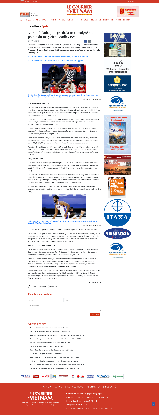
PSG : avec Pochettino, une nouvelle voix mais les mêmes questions (54, 361)
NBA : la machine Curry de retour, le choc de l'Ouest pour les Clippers (54, 357)
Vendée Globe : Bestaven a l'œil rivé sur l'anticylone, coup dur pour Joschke (57, 365)
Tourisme (53, 20)
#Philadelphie (42, 286)
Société (44, 20)
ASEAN (86, 20)
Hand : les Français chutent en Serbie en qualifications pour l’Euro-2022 (55, 339)
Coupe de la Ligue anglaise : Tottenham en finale (47, 346)
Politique (27, 20)
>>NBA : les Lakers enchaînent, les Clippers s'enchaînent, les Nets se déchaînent (58, 57)
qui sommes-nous (53, 386)
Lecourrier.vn (79, 10)
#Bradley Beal (53, 286)
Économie (36, 20)
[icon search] (136, 1)
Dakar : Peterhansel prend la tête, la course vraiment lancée (51, 350)
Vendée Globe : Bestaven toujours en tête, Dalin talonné (50, 342)
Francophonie (108, 20)
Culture (62, 20)
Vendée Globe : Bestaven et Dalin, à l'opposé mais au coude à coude (54, 368)
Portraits (71, 20)
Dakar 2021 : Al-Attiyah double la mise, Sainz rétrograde (50, 331)
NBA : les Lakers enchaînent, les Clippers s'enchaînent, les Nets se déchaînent (57, 335)
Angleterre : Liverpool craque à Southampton (46, 354)
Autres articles (37, 323)
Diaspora (126, 20)
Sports (79, 20)
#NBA (34, 286)
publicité (110, 386)
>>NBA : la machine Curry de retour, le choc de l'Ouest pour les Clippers (55, 61)
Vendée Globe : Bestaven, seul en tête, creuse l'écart (49, 328)
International (96, 20)
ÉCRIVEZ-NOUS (75, 386)
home (21, 20)
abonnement (94, 386)
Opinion (118, 20)
